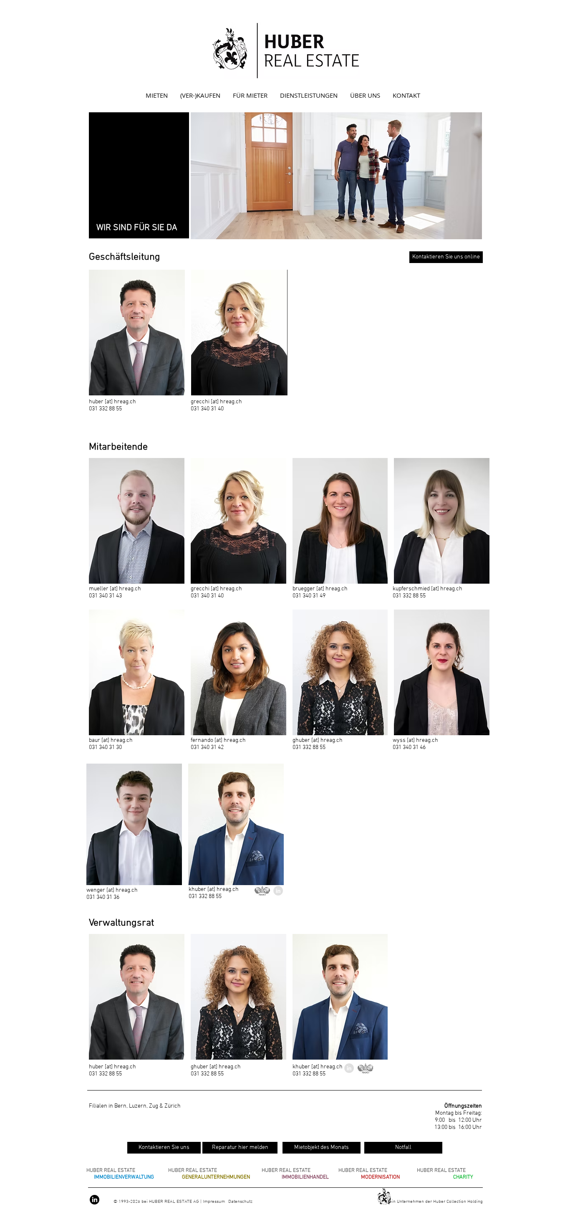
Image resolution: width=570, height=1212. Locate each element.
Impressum (214, 1201)
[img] (137, 332)
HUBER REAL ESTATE (110, 1170)
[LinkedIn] (94, 1199)
